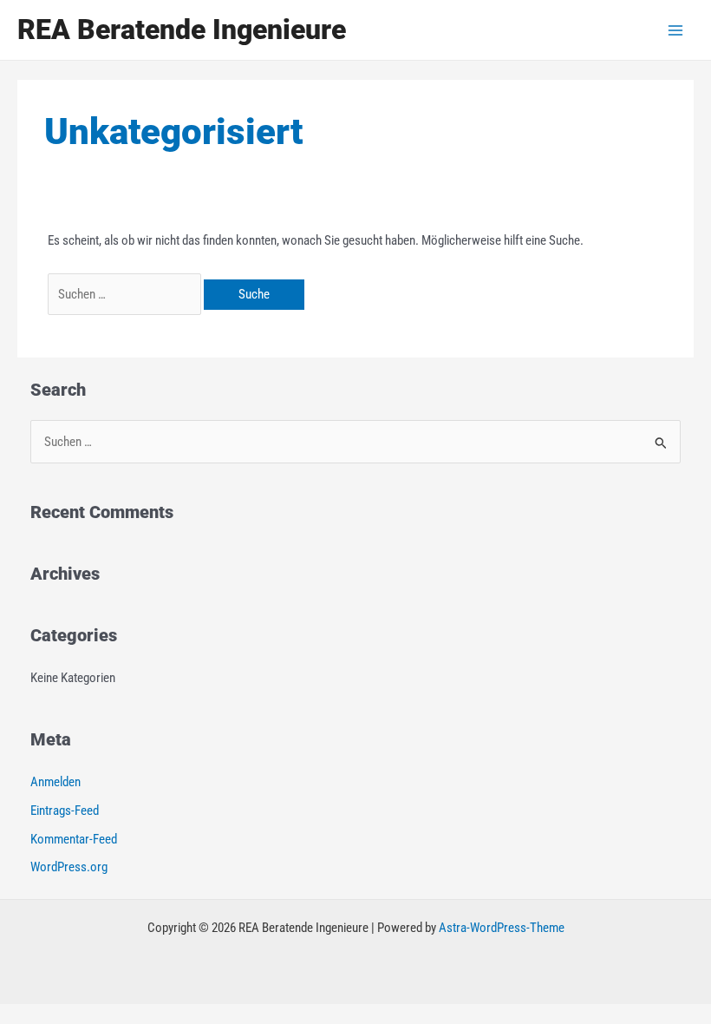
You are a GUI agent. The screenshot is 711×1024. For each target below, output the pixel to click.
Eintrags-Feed (64, 810)
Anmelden (55, 782)
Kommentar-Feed (73, 839)
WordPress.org (69, 867)
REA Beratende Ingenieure (181, 29)
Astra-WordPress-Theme (501, 927)
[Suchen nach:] (126, 294)
